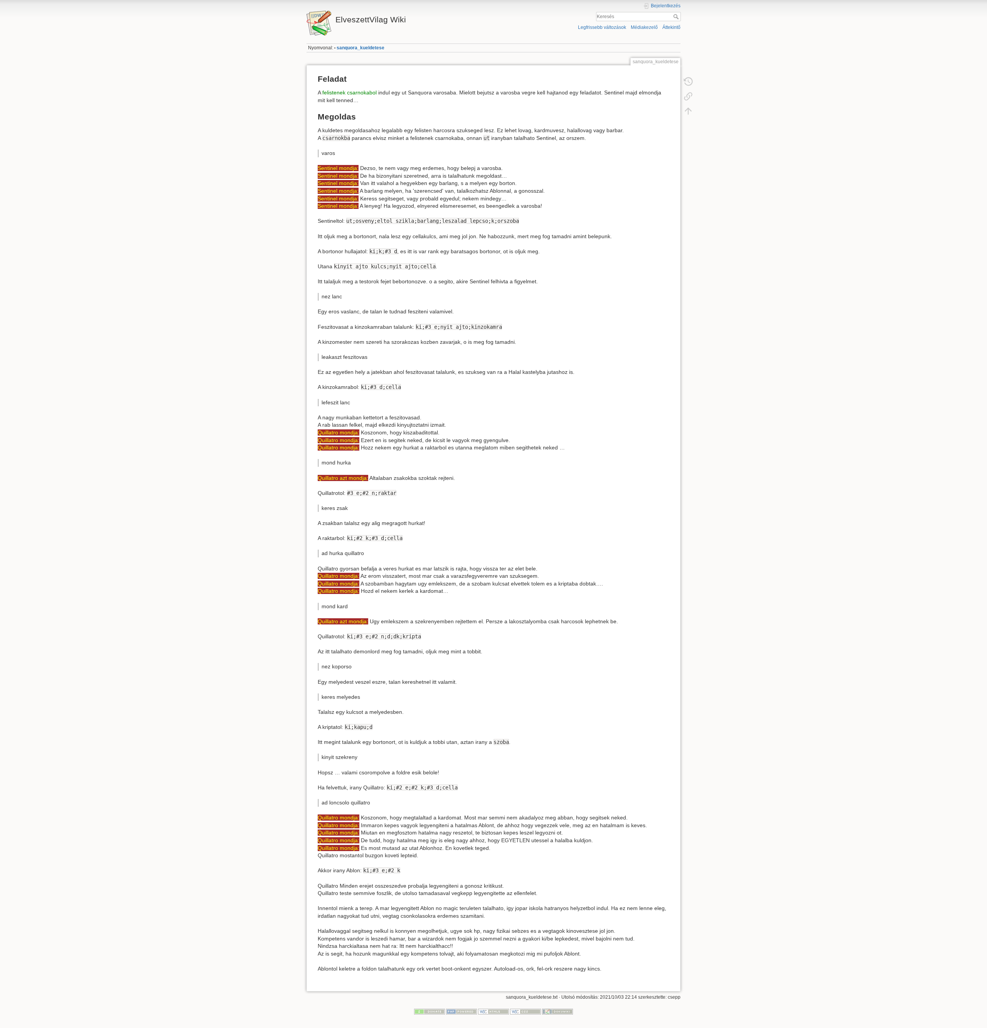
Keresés (676, 16)
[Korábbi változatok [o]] (688, 81)
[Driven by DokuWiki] (557, 1011)
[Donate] (429, 1011)
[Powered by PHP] (461, 1011)
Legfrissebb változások (602, 27)
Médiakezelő (644, 27)
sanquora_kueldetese (360, 47)
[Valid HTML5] (493, 1011)
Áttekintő (671, 27)
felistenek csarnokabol (349, 92)
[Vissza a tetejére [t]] (688, 111)
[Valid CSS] (525, 1011)
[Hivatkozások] (688, 96)
